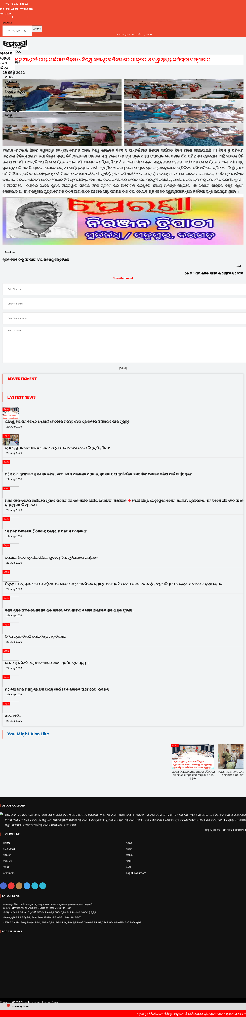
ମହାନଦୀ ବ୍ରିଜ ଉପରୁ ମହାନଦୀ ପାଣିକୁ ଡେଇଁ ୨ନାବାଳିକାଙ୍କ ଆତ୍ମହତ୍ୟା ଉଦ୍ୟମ (57, 689)
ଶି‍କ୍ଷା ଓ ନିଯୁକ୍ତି (15, 91)
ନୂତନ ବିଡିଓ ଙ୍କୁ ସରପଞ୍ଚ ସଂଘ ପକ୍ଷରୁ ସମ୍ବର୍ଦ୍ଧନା (36, 259)
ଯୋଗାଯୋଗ (12, 111)
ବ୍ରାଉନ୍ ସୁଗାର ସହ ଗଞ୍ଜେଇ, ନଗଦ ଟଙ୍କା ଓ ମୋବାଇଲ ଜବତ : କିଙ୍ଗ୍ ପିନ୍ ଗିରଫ (57, 448)
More (8, 115)
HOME (6, 842)
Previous (9, 252)
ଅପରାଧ (10, 77)
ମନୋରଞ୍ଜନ (12, 86)
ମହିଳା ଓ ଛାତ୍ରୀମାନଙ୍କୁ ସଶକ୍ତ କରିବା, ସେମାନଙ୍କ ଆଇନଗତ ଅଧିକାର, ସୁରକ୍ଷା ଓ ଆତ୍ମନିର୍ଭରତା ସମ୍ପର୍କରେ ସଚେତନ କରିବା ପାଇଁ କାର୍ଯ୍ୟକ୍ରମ (98, 474)
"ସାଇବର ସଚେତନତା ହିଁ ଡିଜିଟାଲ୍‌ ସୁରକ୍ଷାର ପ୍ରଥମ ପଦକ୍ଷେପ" (46, 531)
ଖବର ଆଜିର (13, 716)
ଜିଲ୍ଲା (129, 848)
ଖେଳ (8, 106)
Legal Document (136, 873)
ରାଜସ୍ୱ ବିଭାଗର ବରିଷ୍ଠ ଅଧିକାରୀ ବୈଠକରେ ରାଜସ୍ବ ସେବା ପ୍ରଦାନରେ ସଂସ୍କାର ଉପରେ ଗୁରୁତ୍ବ (67, 421)
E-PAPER (7, 22)
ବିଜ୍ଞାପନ (9, 101)
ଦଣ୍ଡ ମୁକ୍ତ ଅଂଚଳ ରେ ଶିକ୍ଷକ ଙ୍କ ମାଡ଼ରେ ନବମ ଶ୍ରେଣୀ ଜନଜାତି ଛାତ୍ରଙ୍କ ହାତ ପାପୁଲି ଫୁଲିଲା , (69, 610)
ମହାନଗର (11, 82)
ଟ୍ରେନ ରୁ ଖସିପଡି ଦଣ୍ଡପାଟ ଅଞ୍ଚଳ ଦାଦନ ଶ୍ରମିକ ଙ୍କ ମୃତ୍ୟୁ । (47, 663)
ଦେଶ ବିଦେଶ (9, 848)
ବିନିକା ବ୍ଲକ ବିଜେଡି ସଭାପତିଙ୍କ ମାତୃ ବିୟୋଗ (35, 636)
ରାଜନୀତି (10, 72)
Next (239, 266)
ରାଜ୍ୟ (129, 842)
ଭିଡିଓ (8, 96)
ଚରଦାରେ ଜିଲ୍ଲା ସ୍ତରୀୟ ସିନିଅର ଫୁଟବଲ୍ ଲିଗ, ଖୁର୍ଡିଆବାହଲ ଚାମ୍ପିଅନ (51, 557)
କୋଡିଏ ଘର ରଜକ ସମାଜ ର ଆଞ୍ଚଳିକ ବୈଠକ (214, 273)
